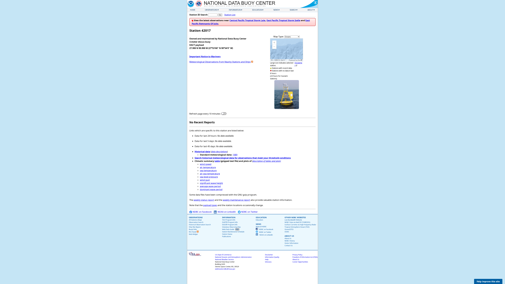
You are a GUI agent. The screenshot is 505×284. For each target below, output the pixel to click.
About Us (288, 238)
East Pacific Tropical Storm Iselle (283, 20)
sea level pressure (209, 176)
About (310, 10)
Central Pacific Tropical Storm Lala (247, 20)
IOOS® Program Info (229, 225)
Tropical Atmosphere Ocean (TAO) (297, 227)
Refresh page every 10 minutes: (205, 113)
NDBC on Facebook (202, 211)
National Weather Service (224, 259)
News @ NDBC (261, 226)
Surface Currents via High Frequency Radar (300, 225)
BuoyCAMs (193, 229)
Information (235, 10)
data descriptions (219, 151)
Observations (211, 10)
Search (293, 10)
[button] (274, 42)
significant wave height (211, 183)
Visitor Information (291, 243)
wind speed (205, 164)
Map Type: (278, 36)
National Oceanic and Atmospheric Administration (233, 257)
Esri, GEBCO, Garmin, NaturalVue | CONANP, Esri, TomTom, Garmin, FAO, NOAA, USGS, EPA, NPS (279, 60)
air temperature (208, 167)
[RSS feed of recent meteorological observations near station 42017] (252, 61)
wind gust (205, 180)
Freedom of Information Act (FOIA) (305, 257)
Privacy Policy (297, 255)
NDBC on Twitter (249, 211)
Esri (299, 60)
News (275, 10)
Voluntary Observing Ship (231, 227)
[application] (286, 50)
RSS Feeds (193, 232)
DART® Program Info (230, 222)
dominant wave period (211, 189)
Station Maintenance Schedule (233, 232)
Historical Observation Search (200, 225)
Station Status (227, 234)
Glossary (268, 262)
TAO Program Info (228, 220)
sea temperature (208, 170)
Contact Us (289, 245)
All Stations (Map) (195, 220)
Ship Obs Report (195, 227)
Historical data (202, 151)
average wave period (210, 186)
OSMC (287, 232)
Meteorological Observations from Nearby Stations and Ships (220, 61)
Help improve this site (488, 281)
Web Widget (193, 234)
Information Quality (272, 257)
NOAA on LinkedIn (226, 211)
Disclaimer (269, 255)
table (217, 161)
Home (192, 10)
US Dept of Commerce (223, 255)
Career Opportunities (300, 262)
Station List (229, 14)
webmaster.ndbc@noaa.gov (225, 269)
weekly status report (204, 200)
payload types (210, 205)
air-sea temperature (210, 173)
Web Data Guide (228, 229)
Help (266, 259)
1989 (235, 154)
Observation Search (196, 222)
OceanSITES (289, 229)
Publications (226, 236)
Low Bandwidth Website (293, 220)
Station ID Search (198, 14)
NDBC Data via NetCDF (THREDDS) (297, 222)
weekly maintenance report (236, 200)
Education (257, 10)
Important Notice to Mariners (205, 56)
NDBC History (290, 241)
